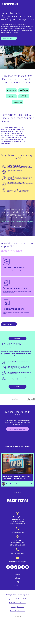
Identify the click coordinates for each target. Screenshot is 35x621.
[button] (14, 492)
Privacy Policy (17, 616)
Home (17, 574)
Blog (17, 582)
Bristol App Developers (17, 607)
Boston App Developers (17, 611)
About (17, 578)
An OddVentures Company (17, 603)
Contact (17, 585)
